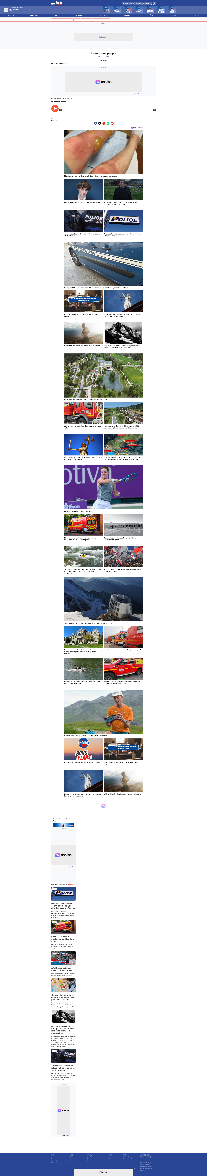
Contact (53, 1157)
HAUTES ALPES (86, 20)
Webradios (80, 15)
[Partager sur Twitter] (99, 124)
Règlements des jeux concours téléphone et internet (147, 1168)
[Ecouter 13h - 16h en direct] (63, 825)
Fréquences (54, 1163)
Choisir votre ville (151, 20)
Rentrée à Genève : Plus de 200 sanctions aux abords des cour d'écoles (63, 905)
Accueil (11, 15)
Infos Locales (73, 1159)
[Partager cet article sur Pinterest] (103, 124)
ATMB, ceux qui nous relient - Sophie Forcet (61, 969)
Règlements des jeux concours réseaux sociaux (146, 1159)
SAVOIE (65, 20)
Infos (57, 15)
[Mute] (29, 10)
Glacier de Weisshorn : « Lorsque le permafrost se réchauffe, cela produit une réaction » (62, 1029)
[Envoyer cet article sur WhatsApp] (107, 124)
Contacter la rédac (75, 1161)
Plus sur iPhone (127, 1157)
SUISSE (77, 20)
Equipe (53, 1159)
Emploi (196, 15)
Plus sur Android (128, 1159)
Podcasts (104, 15)
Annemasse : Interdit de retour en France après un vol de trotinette (63, 1068)
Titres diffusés (55, 1161)
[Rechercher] (154, 3)
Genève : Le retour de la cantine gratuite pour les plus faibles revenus (62, 997)
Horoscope (173, 15)
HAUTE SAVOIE (57, 20)
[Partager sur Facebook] (95, 124)
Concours (127, 15)
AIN (71, 20)
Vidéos (150, 15)
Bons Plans (34, 15)
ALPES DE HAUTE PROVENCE (101, 20)
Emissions (90, 1159)
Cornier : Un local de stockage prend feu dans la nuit (62, 939)
